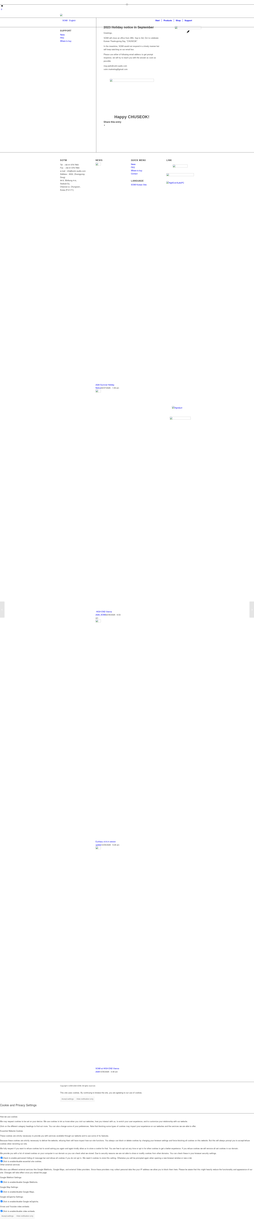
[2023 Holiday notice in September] (188, 39)
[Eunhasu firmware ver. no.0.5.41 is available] (2, 609)
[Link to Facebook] (61, 2)
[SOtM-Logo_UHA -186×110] (68, 20)
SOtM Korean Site (139, 184)
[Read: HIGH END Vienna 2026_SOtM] (98, 391)
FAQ (62, 37)
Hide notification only (85, 1099)
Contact (134, 173)
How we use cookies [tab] (8, 1116)
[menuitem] (157, 20)
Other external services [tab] (10, 1164)
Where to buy (65, 41)
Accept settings (68, 1099)
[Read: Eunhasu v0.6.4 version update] (98, 621)
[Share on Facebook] (107, 125)
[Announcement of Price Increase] (251, 609)
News (62, 34)
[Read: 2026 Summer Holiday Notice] (98, 164)
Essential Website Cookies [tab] (11, 1130)
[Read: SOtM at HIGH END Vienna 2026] (98, 848)
